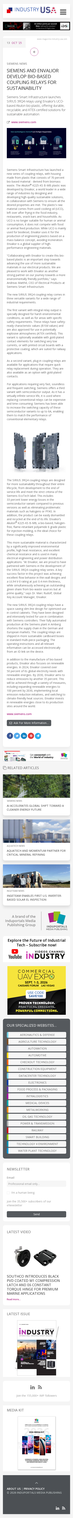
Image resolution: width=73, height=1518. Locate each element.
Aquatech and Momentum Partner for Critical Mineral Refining (36, 852)
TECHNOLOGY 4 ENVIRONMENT (37, 1144)
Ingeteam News (15, 890)
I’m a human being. (23, 1192)
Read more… (14, 1299)
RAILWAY (37, 1130)
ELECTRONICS (37, 1082)
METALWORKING (37, 1110)
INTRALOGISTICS (37, 1096)
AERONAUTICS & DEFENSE (37, 1035)
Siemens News (17, 63)
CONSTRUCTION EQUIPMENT (37, 1069)
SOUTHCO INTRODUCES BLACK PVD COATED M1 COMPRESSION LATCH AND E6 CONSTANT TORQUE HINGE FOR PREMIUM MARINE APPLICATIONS (33, 1285)
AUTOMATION (37, 1048)
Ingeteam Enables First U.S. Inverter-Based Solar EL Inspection (34, 897)
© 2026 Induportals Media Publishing (34, 1492)
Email (10, 1177)
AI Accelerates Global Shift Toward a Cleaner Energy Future (35, 807)
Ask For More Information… (30, 723)
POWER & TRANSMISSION (37, 1123)
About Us (14, 1489)
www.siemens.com (23, 122)
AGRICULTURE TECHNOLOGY (37, 1041)
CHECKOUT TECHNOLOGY (37, 1062)
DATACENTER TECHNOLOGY (37, 1076)
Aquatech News (16, 845)
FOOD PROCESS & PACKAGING (37, 1089)
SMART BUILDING (37, 1137)
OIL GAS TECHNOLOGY (37, 1116)
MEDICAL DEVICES (37, 1103)
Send (36, 1214)
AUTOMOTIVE (37, 1055)
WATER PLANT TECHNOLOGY (37, 1151)
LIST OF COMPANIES (20, 1496)
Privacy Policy (34, 1489)
